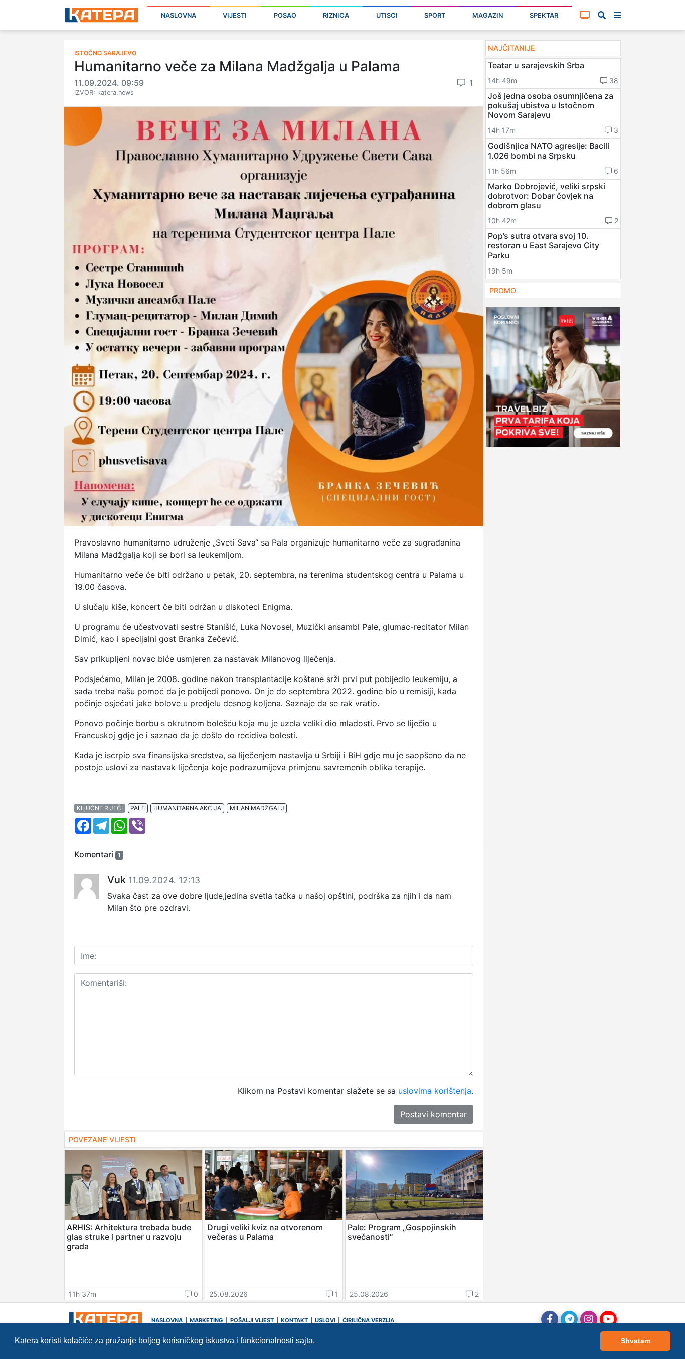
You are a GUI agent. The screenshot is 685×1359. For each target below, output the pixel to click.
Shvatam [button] (635, 1341)
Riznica (336, 15)
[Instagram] (588, 1319)
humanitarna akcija (187, 808)
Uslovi (325, 1320)
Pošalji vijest (252, 1320)
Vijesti (235, 15)
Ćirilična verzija (368, 1320)
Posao (285, 15)
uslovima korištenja (434, 1090)
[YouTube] (608, 1319)
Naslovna (178, 15)
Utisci (387, 15)
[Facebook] (549, 1319)
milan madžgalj (257, 808)
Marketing (206, 1320)
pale (137, 808)
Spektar (544, 15)
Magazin (487, 15)
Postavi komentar (433, 1114)
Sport (434, 15)
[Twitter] (569, 1319)
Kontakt (294, 1320)
